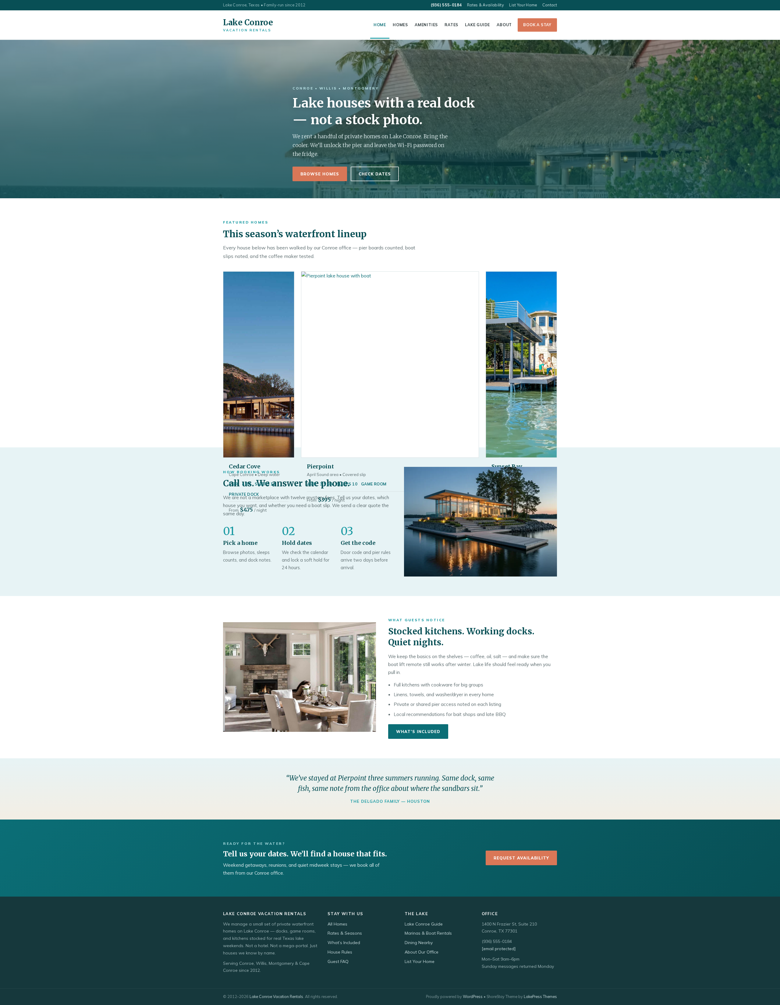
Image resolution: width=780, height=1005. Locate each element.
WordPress (473, 996)
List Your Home (523, 4)
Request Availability (521, 857)
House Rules (340, 952)
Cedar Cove (244, 466)
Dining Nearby (419, 942)
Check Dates (375, 173)
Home (380, 24)
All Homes (337, 924)
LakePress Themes (540, 996)
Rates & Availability (485, 4)
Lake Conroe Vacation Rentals (276, 996)
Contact (549, 4)
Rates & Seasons (345, 933)
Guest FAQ (338, 961)
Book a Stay (537, 24)
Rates (451, 24)
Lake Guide (477, 24)
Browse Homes (319, 173)
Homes (400, 24)
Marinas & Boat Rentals (428, 933)
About (504, 24)
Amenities (426, 24)
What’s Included (418, 731)
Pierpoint (320, 466)
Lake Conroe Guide (424, 924)
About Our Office (421, 952)
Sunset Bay (506, 466)
